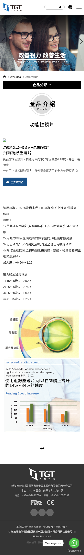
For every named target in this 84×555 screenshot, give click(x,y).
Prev (3, 41)
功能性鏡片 (42, 125)
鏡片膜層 (42, 141)
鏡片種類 (42, 133)
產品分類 (42, 85)
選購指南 (42, 93)
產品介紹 (15, 77)
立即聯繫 (14, 182)
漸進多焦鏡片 (42, 117)
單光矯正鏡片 (42, 101)
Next (81, 41)
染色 (42, 149)
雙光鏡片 (42, 109)
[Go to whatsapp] (74, 543)
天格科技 (12, 7)
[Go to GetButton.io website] (74, 551)
